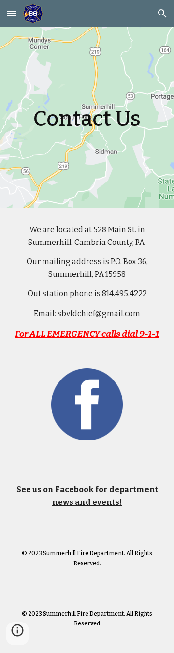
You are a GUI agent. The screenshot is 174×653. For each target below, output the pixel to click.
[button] (11, 13)
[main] (87, 117)
